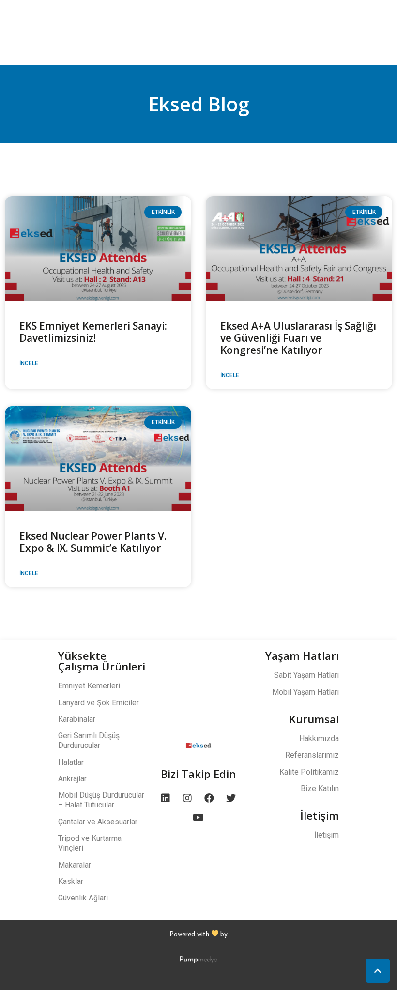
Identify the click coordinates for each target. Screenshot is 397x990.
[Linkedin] (165, 798)
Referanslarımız (312, 755)
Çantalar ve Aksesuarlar (97, 821)
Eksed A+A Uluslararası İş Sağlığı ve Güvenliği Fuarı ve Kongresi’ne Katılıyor (298, 338)
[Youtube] (198, 817)
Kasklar (70, 881)
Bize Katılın (320, 788)
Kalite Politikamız (309, 772)
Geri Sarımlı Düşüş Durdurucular (89, 740)
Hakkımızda (319, 738)
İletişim (319, 815)
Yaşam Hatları (302, 655)
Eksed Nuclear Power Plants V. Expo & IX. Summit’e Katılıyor (93, 542)
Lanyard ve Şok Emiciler (98, 702)
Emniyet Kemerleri (89, 685)
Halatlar (71, 762)
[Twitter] (231, 798)
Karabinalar (76, 719)
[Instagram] (187, 798)
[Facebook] (209, 798)
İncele (28, 363)
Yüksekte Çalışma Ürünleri (101, 660)
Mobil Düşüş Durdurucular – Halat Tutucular (101, 800)
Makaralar (74, 864)
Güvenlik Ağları (83, 897)
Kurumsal (314, 719)
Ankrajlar (72, 778)
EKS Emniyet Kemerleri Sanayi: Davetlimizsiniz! (93, 332)
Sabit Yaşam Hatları (306, 675)
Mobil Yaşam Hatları (305, 692)
